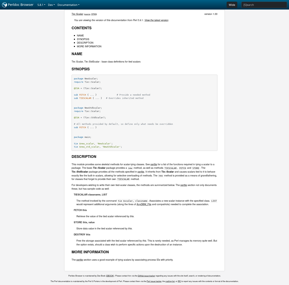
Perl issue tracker (154, 281)
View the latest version (156, 20)
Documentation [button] (67, 5)
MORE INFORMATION (89, 46)
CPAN (93, 14)
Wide (232, 5)
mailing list (170, 281)
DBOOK (110, 275)
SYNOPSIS (83, 39)
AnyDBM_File (144, 204)
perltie (154, 164)
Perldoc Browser (20, 4)
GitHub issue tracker (146, 275)
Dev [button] (50, 5)
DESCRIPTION (85, 42)
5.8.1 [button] (40, 5)
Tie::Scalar (77, 14)
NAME (80, 35)
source (87, 14)
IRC (179, 281)
